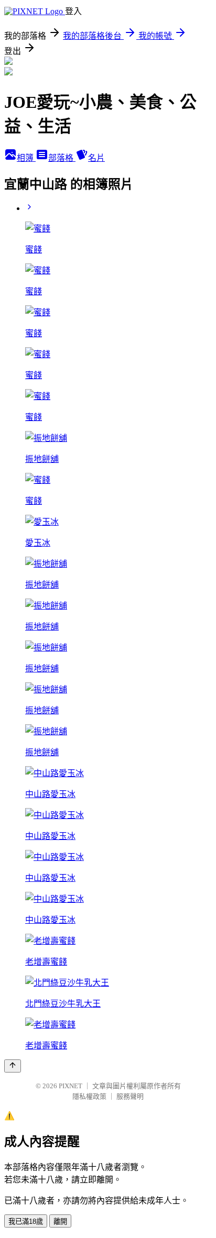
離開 (60, 1221)
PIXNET (70, 1086)
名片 (96, 157)
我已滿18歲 (25, 1221)
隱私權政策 (89, 1096)
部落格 (61, 157)
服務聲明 (130, 1096)
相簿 (26, 157)
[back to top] (12, 1066)
